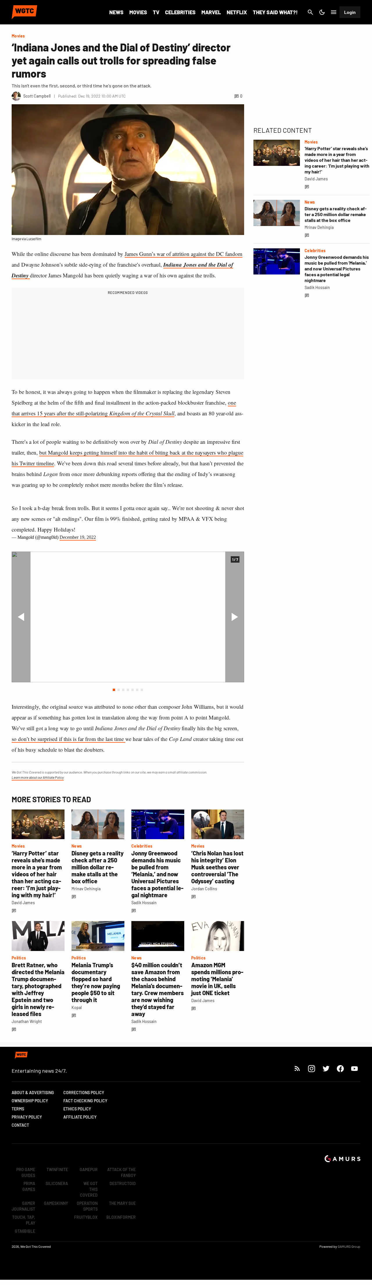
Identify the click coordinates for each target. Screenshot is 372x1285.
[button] (114, 690)
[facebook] (340, 1068)
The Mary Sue (122, 1203)
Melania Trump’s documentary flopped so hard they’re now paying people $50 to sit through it (95, 982)
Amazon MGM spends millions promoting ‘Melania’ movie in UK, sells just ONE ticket (217, 978)
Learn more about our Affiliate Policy (38, 777)
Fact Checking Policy (85, 1100)
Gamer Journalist (23, 1206)
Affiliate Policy (79, 1116)
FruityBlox (86, 1217)
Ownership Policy (30, 1100)
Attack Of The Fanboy (121, 1172)
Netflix (237, 12)
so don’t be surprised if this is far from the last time (68, 738)
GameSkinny (56, 1203)
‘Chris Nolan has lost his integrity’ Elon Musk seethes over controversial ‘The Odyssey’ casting (217, 867)
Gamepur (89, 1169)
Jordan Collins (204, 888)
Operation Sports (87, 1206)
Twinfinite (57, 1169)
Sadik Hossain (144, 902)
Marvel (211, 12)
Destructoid (123, 1183)
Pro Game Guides (25, 1172)
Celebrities (180, 12)
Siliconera (57, 1183)
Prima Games (28, 1186)
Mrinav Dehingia (86, 888)
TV (156, 12)
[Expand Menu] (333, 12)
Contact (20, 1125)
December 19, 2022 (78, 537)
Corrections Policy (83, 1092)
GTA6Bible (25, 1231)
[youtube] (354, 1068)
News (116, 12)
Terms (18, 1108)
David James (23, 902)
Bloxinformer (121, 1217)
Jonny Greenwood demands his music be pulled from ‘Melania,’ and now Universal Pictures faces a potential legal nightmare (157, 874)
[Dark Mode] (322, 12)
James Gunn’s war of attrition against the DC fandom (183, 253)
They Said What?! (275, 12)
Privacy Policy (27, 1116)
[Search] (310, 12)
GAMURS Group (349, 1246)
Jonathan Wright (27, 1021)
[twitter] (326, 1068)
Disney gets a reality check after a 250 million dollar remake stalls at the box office (97, 867)
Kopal (76, 1007)
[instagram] (311, 1068)
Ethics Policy (77, 1108)
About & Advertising (33, 1092)
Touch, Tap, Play (23, 1220)
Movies (138, 12)
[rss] (297, 1068)
